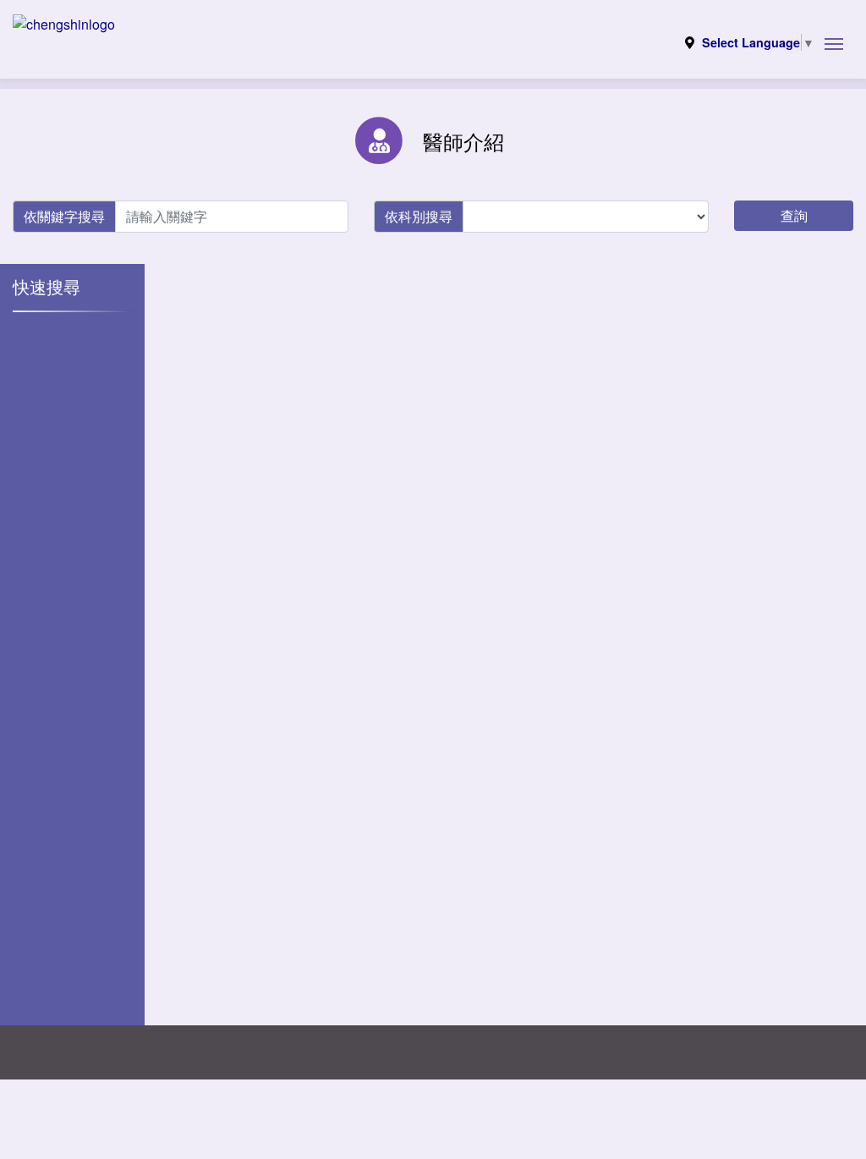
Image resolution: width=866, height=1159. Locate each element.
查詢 (794, 215)
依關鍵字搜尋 (64, 216)
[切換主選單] (833, 42)
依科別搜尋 (418, 216)
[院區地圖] (689, 42)
